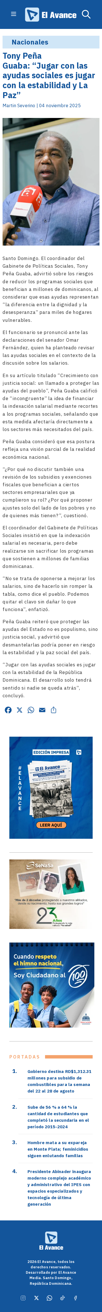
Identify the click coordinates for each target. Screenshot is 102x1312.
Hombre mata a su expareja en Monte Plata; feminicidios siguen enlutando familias (57, 1149)
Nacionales (30, 42)
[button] (86, 14)
